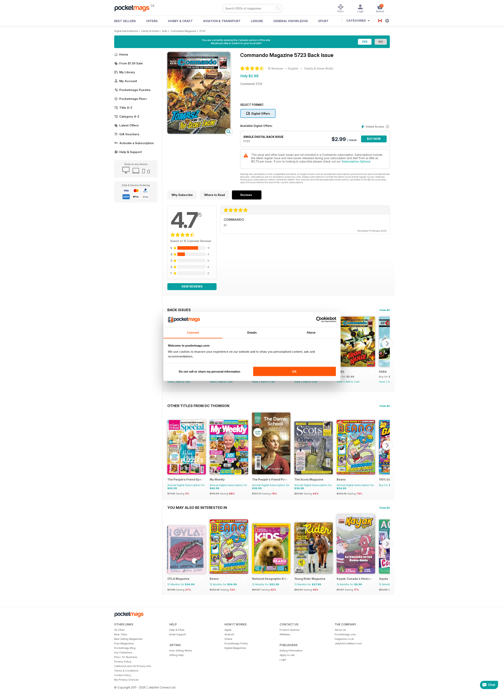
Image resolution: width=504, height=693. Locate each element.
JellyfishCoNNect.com (348, 643)
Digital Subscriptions (126, 31)
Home (123, 54)
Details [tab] (252, 332)
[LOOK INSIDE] (198, 132)
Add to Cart (183, 381)
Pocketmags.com (345, 634)
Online (228, 638)
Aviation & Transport (222, 21)
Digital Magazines (235, 647)
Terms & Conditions (126, 670)
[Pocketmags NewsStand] (134, 8)
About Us (340, 629)
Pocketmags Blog (124, 647)
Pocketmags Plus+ (133, 99)
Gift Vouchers (129, 134)
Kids (164, 31)
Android (229, 634)
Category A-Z (129, 116)
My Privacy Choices (126, 679)
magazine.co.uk (344, 638)
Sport (323, 21)
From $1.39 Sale (131, 63)
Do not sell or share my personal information (209, 371)
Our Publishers (123, 652)
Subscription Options (356, 161)
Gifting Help (176, 655)
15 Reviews (275, 68)
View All (384, 310)
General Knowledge (290, 21)
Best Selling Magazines (128, 638)
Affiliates (285, 634)
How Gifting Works (180, 650)
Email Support (177, 634)
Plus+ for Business (125, 657)
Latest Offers (129, 125)
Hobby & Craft (180, 21)
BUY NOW (374, 138)
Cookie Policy (122, 675)
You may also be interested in (197, 507)
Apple (228, 629)
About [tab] (311, 332)
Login (283, 659)
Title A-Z (125, 107)
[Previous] (170, 445)
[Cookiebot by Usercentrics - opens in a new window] (319, 320)
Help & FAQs (176, 629)
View (170, 381)
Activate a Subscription (136, 143)
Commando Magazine (183, 31)
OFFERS (152, 21)
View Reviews (192, 286)
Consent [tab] (193, 332)
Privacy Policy (122, 661)
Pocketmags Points (236, 643)
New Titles (120, 634)
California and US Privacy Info (132, 666)
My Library (127, 72)
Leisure (257, 21)
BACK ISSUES (179, 310)
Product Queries (290, 629)
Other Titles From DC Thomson (198, 406)
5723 (202, 31)
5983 (340, 371)
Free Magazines (124, 643)
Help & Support (130, 152)
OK (294, 371)
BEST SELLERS (125, 21)
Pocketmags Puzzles (135, 90)
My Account (128, 81)
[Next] (387, 343)
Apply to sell (287, 655)
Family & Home (150, 31)
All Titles (119, 629)
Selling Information (291, 650)
